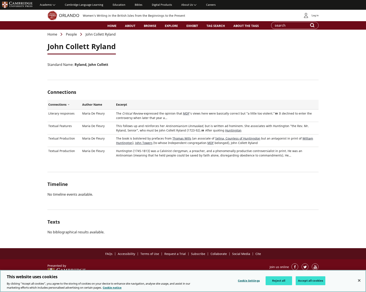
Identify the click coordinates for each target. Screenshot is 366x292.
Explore (171, 26)
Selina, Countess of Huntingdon (237, 138)
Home (111, 26)
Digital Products (162, 5)
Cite (258, 254)
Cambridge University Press (17, 4)
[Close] (359, 280)
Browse (150, 26)
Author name (92, 104)
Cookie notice (112, 287)
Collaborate (219, 254)
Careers (211, 5)
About (130, 26)
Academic (46, 5)
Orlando (69, 15)
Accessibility (126, 254)
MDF (186, 113)
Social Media (241, 254)
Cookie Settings (249, 280)
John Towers (143, 143)
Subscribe (198, 254)
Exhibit (192, 26)
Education (119, 5)
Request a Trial (175, 254)
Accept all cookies (310, 280)
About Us (187, 5)
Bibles (138, 5)
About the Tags (246, 26)
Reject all (278, 280)
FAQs (108, 254)
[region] (183, 281)
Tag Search (216, 26)
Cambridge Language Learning (84, 5)
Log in (315, 15)
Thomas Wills (181, 138)
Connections (64, 104)
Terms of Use (149, 254)
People (71, 34)
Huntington (233, 130)
